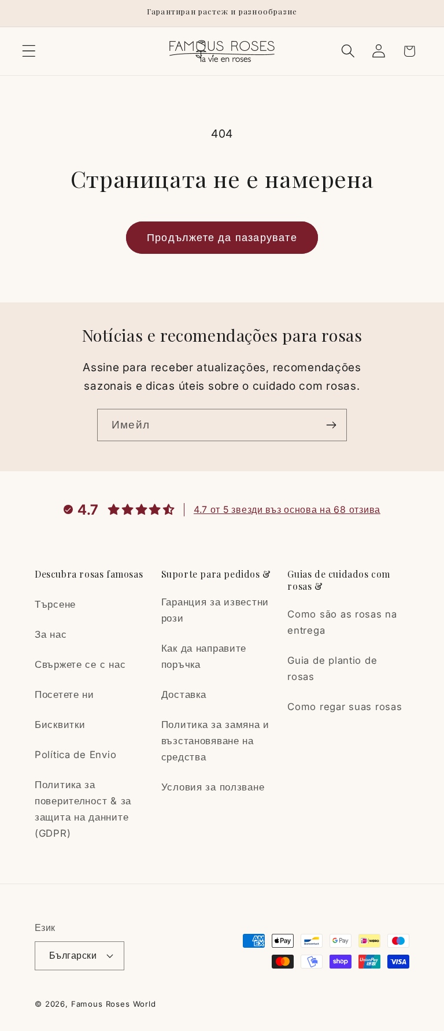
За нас (50, 634)
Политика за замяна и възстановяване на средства (215, 741)
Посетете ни (64, 694)
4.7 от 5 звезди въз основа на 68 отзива (287, 509)
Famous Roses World (113, 1003)
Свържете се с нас (80, 664)
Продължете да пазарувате (222, 237)
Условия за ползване (213, 787)
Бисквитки (60, 724)
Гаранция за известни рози (215, 610)
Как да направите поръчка (204, 656)
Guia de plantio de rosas (332, 668)
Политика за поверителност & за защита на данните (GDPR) (83, 809)
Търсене (55, 604)
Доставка (183, 694)
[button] (29, 51)
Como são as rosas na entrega (342, 622)
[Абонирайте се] (331, 425)
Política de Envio (75, 754)
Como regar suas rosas (344, 706)
